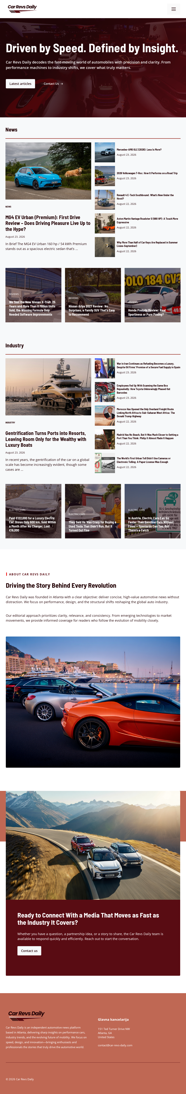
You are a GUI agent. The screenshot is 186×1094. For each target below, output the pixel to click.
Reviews (14, 294)
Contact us (29, 951)
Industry (10, 422)
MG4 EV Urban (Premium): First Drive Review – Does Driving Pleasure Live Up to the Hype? (47, 223)
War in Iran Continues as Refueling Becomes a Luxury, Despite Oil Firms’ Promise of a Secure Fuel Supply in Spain (148, 365)
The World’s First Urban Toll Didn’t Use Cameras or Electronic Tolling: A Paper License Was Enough (144, 460)
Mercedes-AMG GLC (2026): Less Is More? (139, 149)
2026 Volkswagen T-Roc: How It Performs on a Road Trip (147, 173)
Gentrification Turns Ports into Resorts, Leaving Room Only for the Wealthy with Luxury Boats (45, 439)
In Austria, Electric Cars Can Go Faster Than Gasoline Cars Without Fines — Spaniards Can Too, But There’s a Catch (151, 524)
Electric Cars (17, 510)
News (8, 206)
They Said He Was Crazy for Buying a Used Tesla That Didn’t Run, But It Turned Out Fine (92, 526)
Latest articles (20, 83)
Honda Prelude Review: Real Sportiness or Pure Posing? (147, 312)
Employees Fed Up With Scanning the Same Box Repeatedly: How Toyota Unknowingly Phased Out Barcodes (143, 389)
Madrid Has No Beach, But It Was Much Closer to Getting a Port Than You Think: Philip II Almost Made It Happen (147, 436)
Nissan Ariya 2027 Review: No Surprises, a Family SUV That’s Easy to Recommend (92, 310)
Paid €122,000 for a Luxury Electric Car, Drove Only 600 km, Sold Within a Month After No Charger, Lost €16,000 (32, 524)
